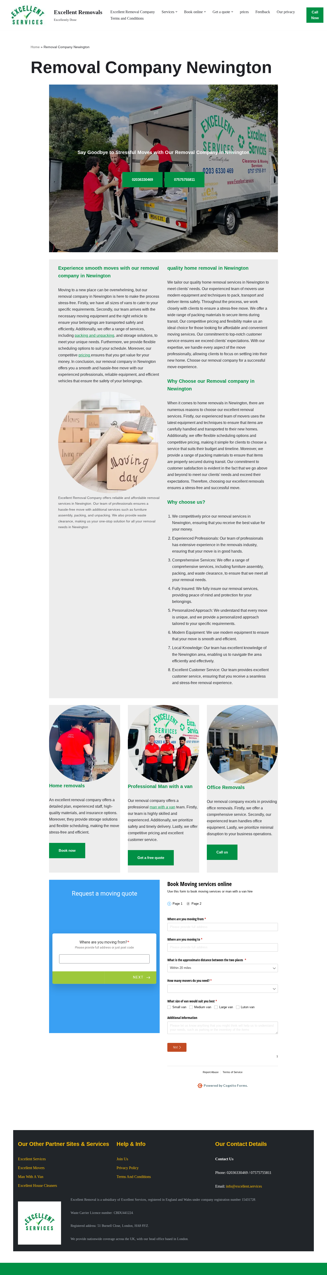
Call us (222, 852)
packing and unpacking (94, 335)
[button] (176, 12)
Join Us (122, 1159)
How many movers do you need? (195, 980)
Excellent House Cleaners (37, 1186)
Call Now (315, 15)
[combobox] (222, 968)
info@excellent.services (244, 1186)
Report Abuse (211, 1072)
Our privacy (286, 12)
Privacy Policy (128, 1168)
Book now (67, 850)
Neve (8, 1269)
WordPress (42, 1269)
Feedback (262, 12)
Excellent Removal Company (132, 12)
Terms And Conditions (134, 1177)
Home (35, 47)
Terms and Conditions (127, 18)
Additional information (182, 1017)
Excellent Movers (31, 1168)
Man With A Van (30, 1177)
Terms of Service (232, 1072)
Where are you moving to (190, 939)
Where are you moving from (192, 919)
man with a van (162, 807)
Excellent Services (32, 1159)
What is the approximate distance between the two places (212, 960)
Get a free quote (150, 858)
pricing (85, 355)
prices (244, 12)
